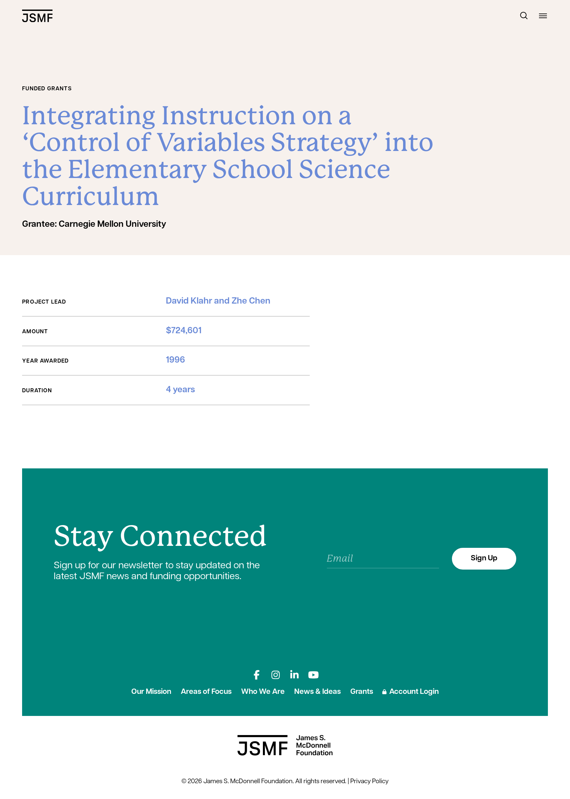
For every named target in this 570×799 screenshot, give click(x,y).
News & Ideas (317, 692)
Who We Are (263, 692)
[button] (524, 15)
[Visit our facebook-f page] (256, 675)
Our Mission (151, 692)
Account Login (413, 692)
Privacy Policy (369, 782)
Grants (361, 692)
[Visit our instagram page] (276, 675)
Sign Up (484, 558)
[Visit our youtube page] (313, 675)
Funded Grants (47, 89)
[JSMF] (37, 16)
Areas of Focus (206, 692)
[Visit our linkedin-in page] (294, 675)
